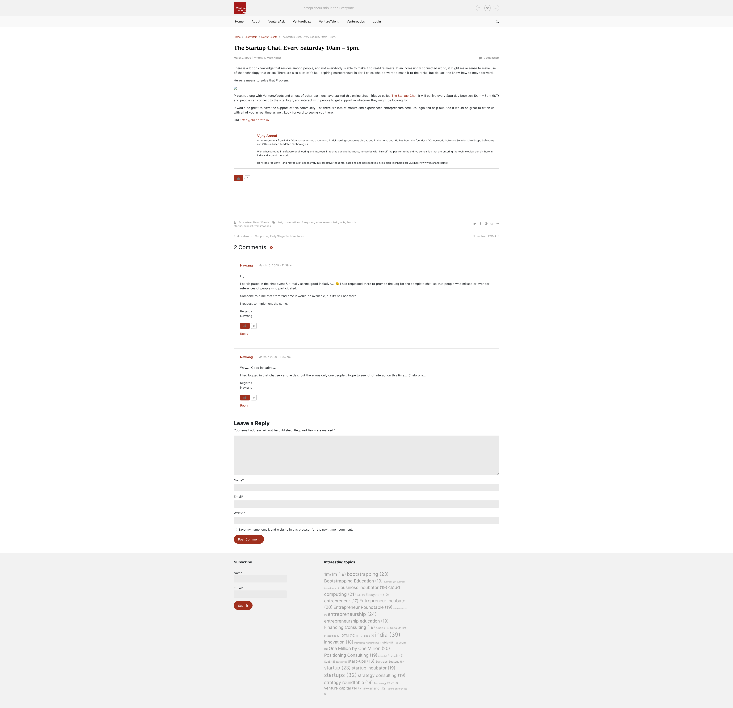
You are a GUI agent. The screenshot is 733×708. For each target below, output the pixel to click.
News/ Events (269, 36)
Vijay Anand (274, 57)
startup (238, 226)
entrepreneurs (324, 222)
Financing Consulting (349, 627)
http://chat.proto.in (255, 120)
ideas (368, 635)
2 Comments (491, 57)
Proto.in (351, 222)
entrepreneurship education (356, 620)
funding (382, 627)
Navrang (246, 265)
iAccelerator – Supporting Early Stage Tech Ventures (270, 236)
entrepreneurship (352, 614)
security (341, 662)
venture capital (341, 688)
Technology (382, 683)
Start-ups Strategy (389, 661)
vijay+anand (373, 688)
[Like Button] (238, 178)
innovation (338, 642)
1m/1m (335, 574)
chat (279, 222)
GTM (348, 635)
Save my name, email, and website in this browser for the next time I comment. (295, 529)
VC (394, 683)
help (335, 222)
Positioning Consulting (350, 655)
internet (359, 643)
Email (238, 497)
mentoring (372, 643)
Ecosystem (251, 36)
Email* (238, 588)
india (342, 222)
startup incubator (373, 667)
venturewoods (262, 226)
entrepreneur (341, 600)
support (248, 226)
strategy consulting (381, 675)
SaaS (329, 661)
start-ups (361, 661)
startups (340, 675)
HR (359, 636)
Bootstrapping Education (353, 580)
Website (239, 513)
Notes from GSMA (484, 236)
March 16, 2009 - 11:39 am (275, 265)
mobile (386, 642)
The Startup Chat (404, 95)
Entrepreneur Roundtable (362, 607)
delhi (361, 595)
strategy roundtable (348, 682)
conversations (292, 222)
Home (237, 36)
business (390, 582)
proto (382, 656)
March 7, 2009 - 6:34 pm (274, 356)
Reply (244, 334)
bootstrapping (368, 574)
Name (239, 480)
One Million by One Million (359, 648)
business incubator (363, 587)
